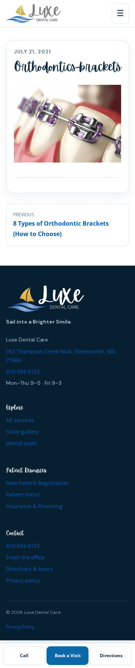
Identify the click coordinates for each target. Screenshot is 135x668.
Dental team (21, 443)
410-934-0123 (23, 371)
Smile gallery (22, 431)
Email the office (25, 557)
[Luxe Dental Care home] (33, 13)
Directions (111, 655)
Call (24, 655)
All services (20, 420)
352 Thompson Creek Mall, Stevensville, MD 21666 (61, 356)
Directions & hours (29, 568)
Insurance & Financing (34, 506)
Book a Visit (68, 655)
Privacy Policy (20, 627)
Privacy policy (23, 580)
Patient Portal (23, 494)
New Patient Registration (37, 482)
